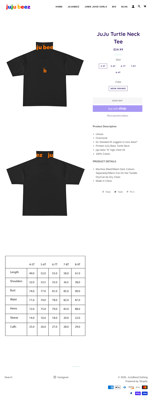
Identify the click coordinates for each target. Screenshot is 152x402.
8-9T (118, 72)
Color (118, 82)
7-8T (133, 66)
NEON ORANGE (118, 88)
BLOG (124, 6)
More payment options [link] (117, 115)
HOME (59, 6)
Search (8, 377)
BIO (114, 6)
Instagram (63, 377)
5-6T (113, 66)
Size (118, 59)
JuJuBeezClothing (138, 377)
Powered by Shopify (136, 381)
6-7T (123, 66)
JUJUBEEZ (73, 6)
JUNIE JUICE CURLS (96, 6)
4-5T (103, 66)
